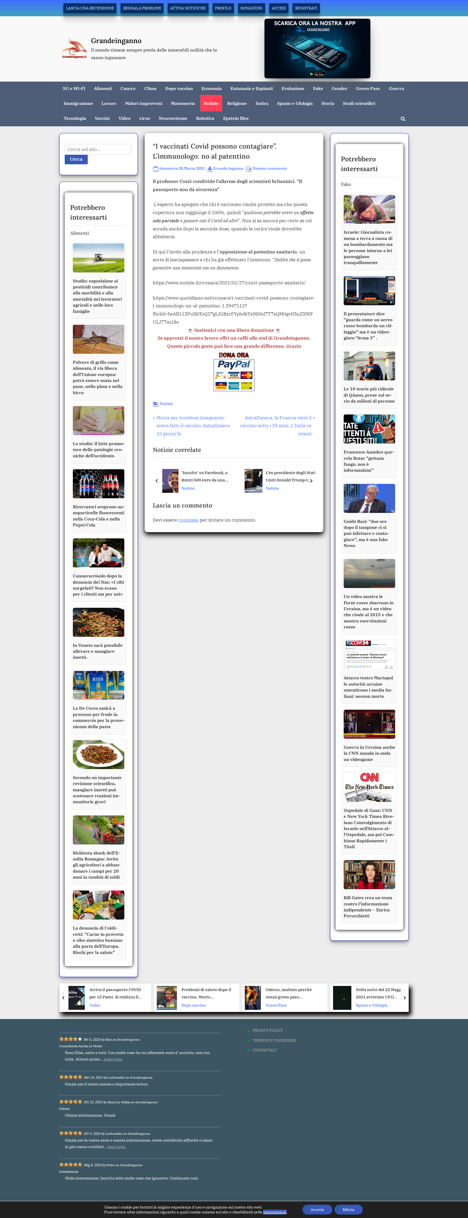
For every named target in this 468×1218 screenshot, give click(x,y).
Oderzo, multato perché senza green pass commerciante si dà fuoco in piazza (205, 994)
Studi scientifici (359, 103)
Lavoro (109, 103)
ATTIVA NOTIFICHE (188, 8)
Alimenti (103, 88)
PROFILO (223, 8)
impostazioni (275, 1212)
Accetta (317, 1209)
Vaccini (102, 118)
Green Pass (368, 88)
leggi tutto (113, 1059)
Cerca (76, 159)
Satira (262, 103)
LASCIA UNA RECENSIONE (90, 8)
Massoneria (183, 103)
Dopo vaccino (179, 88)
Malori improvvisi (143, 103)
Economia (212, 88)
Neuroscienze (173, 118)
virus (144, 118)
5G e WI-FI (74, 88)
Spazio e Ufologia (295, 103)
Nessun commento (270, 168)
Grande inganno (228, 168)
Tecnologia (75, 118)
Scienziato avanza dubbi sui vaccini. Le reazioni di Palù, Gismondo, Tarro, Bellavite (381, 994)
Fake (318, 88)
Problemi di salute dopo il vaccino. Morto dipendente (118, 994)
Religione (237, 103)
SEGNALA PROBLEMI (142, 8)
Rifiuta (349, 1209)
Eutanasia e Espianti (251, 88)
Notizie (211, 103)
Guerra (396, 88)
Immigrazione (78, 103)
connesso (188, 520)
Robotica (205, 118)
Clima (150, 88)
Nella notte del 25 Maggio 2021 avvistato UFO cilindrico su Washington (293, 994)
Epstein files (236, 118)
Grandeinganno (116, 40)
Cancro (128, 88)
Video (125, 118)
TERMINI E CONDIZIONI (274, 1040)
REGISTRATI (306, 8)
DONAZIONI (251, 8)
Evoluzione (293, 88)
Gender (339, 88)
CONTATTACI (265, 1050)
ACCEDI (279, 8)
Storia (327, 103)
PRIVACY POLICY (268, 1030)
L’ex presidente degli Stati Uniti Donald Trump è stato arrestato (290, 477)
